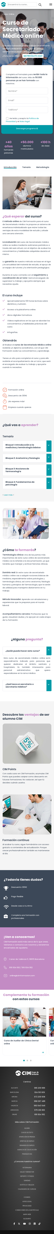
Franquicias (27, 1154)
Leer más (8, 495)
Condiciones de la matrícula (27, 1210)
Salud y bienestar (27, 1172)
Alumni (27, 1128)
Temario (26, 167)
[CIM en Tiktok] (39, 1223)
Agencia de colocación (27, 1150)
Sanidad (27, 1180)
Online (14, 1114)
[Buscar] (40, 4)
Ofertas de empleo (27, 1141)
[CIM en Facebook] (14, 1223)
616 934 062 (14, 967)
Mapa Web (27, 1214)
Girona (14, 1097)
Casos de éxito (27, 1132)
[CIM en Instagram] (30, 1223)
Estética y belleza (27, 1185)
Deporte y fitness (27, 1176)
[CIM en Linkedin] (34, 1223)
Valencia (14, 1105)
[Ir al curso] (43, 1052)
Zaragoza (14, 1110)
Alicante (14, 1088)
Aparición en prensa (27, 1137)
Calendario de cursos (27, 1189)
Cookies (27, 1197)
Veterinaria (27, 1168)
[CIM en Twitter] (19, 1223)
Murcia (14, 1101)
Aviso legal (25, 121)
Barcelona (14, 1092)
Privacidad (27, 1206)
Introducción (10, 167)
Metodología (42, 167)
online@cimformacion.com (22, 975)
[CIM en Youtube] (24, 1223)
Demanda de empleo (27, 1145)
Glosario (27, 1219)
